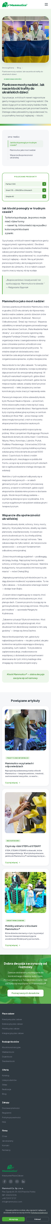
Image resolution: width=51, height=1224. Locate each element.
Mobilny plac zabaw (10, 1028)
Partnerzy (6, 1150)
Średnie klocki (8, 1061)
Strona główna (8, 68)
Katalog (5, 1075)
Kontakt (5, 1145)
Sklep (4, 1084)
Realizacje (6, 1089)
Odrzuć (37, 1219)
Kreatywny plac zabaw (12, 1019)
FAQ (4, 1122)
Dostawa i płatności (11, 1108)
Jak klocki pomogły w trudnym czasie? (23, 143)
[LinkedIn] (23, 1181)
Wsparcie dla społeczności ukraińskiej (21, 156)
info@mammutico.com (12, 1202)
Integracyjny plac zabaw (13, 1033)
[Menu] (46, 4)
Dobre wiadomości (13, 79)
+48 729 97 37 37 (9, 1198)
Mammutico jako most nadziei (22, 150)
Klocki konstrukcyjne (11, 1047)
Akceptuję (13, 1219)
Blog (19, 68)
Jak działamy (7, 1141)
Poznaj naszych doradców (25, 993)
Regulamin (6, 1113)
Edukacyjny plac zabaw (12, 1024)
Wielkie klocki (8, 1052)
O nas (4, 1136)
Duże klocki (7, 1056)
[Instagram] (10, 1181)
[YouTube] (17, 1181)
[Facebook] (4, 1181)
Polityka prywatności (11, 1117)
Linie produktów (9, 1080)
